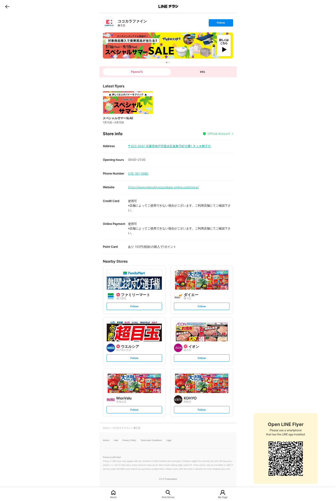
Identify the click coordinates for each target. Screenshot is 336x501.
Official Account (219, 133)
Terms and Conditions (151, 440)
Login (168, 440)
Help (116, 440)
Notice (106, 440)
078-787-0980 (138, 173)
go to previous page (7, 6)
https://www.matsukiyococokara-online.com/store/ (163, 187)
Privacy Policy (129, 440)
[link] (109, 22)
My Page (222, 497)
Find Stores (168, 497)
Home (113, 497)
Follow (221, 24)
